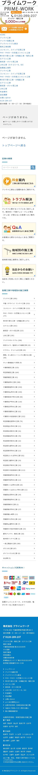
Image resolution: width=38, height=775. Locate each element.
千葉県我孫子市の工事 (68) (13, 397)
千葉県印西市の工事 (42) (12, 411)
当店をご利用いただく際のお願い (17, 708)
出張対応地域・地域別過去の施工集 (18, 705)
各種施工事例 (5, 67)
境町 (18, 740)
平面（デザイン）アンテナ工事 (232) (16, 303)
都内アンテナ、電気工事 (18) (13, 534)
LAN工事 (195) (8, 335)
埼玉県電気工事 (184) (11, 372)
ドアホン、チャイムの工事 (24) (14, 350)
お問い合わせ (5, 97)
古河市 (5, 737)
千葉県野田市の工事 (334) (12, 387)
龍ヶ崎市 (6, 740)
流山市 (15, 723)
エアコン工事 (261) (10, 326)
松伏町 (18, 748)
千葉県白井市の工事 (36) (12, 406)
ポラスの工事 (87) (9, 548)
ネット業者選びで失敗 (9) (12, 362)
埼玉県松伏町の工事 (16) (12, 431)
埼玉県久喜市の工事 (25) (12, 446)
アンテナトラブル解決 (9, 43)
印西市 (5, 726)
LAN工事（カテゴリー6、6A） (12, 64)
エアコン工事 (5, 58)
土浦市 (13, 740)
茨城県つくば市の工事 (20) (13, 485)
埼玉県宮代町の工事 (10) (12, 441)
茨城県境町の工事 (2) (11, 504)
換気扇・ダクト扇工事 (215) (13, 330)
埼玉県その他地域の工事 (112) (14, 470)
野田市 (9, 723)
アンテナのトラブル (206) (12, 340)
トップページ (10, 669)
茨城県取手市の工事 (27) (12, 509)
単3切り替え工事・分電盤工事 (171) (16, 321)
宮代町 (30, 748)
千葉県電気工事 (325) (11, 367)
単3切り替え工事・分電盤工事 (12, 79)
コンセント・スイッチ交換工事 (12, 73)
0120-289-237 (6, 100)
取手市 (23, 737)
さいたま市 (30, 755)
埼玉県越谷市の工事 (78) (12, 436)
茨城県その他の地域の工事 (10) (14, 529)
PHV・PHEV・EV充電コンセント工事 (15, 52)
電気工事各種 (5, 46)
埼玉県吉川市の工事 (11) (12, 426)
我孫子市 (22, 723)
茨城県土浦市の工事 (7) (11, 524)
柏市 (4, 723)
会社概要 (3, 94)
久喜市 (17, 751)
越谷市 (24, 748)
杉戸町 (5, 755)
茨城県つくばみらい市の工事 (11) (15, 490)
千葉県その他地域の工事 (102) (14, 416)
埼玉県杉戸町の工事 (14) (12, 465)
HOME (2, 34)
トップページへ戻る (14, 145)
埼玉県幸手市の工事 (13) (12, 451)
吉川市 (13, 748)
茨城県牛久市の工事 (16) (12, 519)
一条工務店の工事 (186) (11, 543)
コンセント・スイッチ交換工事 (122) (16, 308)
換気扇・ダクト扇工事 (9, 61)
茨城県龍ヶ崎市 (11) (10, 514)
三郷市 (11, 755)
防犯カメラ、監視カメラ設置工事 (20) (17, 345)
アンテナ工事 (5, 37)
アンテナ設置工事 (7, 40)
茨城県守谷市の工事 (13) (12, 480)
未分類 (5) (7, 558)
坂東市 (5, 734)
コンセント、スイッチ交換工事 (12, 49)
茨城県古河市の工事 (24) (12, 494)
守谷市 (11, 734)
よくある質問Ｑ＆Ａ (12, 702)
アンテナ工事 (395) (10, 298)
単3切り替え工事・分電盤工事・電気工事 (16, 55)
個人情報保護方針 (11, 711)
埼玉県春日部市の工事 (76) (13, 421)
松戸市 (11, 726)
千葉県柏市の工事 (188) (11, 382)
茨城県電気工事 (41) (10, 377)
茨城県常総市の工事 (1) (11, 499)
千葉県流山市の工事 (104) (12, 392)
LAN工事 (3, 88)
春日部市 (6, 748)
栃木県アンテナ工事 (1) (11, 538)
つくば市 (18, 734)
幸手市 (23, 751)
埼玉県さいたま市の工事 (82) (13, 455)
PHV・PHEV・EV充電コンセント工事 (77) (16, 314)
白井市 (28, 723)
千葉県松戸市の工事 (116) (12, 402)
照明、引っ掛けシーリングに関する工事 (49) (17, 356)
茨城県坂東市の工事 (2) (11, 475)
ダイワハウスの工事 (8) (11, 553)
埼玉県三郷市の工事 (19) (12, 460)
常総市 (17, 737)
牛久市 (28, 737)
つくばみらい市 (27, 734)
